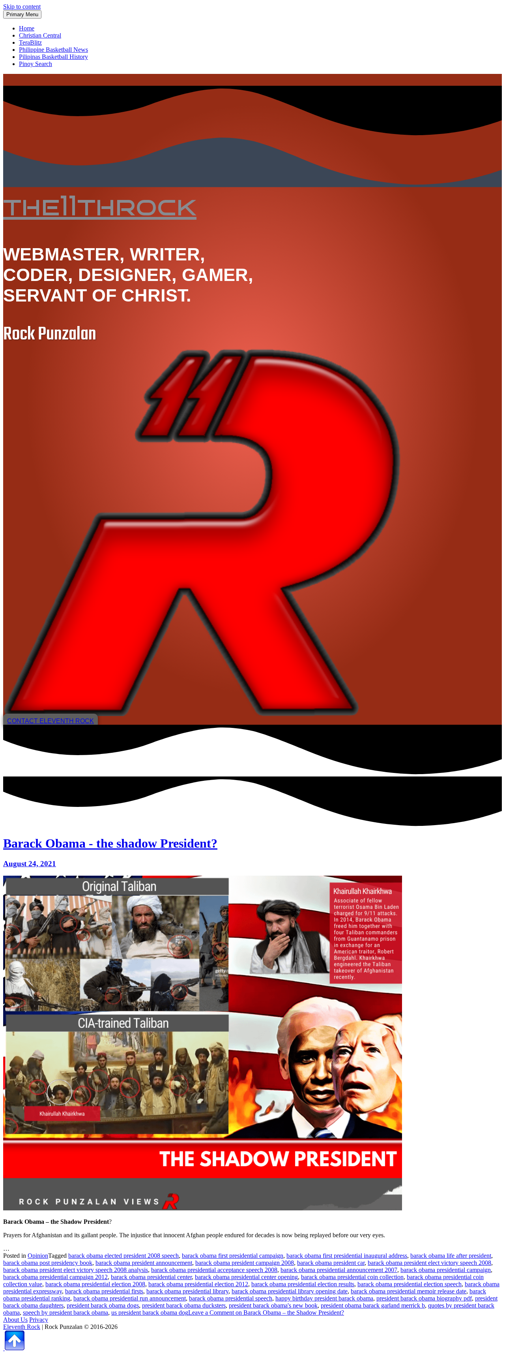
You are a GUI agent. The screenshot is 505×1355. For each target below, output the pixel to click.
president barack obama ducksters (184, 1305)
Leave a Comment (266, 1312)
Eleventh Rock (21, 1326)
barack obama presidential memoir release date (408, 1291)
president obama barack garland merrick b (373, 1305)
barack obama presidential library (187, 1291)
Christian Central (40, 35)
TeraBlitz (30, 42)
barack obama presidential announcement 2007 (339, 1269)
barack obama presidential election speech (409, 1284)
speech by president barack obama (65, 1312)
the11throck (99, 205)
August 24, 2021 (29, 863)
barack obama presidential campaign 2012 (55, 1277)
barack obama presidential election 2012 (198, 1284)
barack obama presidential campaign (445, 1269)
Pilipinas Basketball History (53, 56)
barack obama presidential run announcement (129, 1298)
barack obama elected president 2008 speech (123, 1255)
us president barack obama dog (149, 1312)
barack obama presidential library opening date (290, 1291)
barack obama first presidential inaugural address (346, 1255)
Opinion (38, 1255)
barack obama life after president (450, 1255)
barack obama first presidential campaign (232, 1255)
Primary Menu (22, 14)
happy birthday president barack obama (324, 1298)
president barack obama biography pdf (424, 1298)
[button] (50, 721)
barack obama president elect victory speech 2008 (429, 1262)
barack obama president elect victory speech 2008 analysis (75, 1269)
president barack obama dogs (103, 1305)
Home (26, 28)
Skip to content (22, 6)
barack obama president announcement (143, 1262)
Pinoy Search (35, 63)
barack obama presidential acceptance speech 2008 (214, 1269)
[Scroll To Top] (13, 1348)
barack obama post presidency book (47, 1262)
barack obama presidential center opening (246, 1277)
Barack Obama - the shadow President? (110, 843)
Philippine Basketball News (53, 49)
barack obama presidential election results (302, 1284)
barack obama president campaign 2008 (244, 1262)
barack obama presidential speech (230, 1298)
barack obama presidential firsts (104, 1291)
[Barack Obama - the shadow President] (202, 1208)
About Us (15, 1319)
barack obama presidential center (151, 1277)
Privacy (38, 1319)
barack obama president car (331, 1262)
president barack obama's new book (273, 1305)
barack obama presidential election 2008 (95, 1284)
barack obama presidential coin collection (352, 1277)
